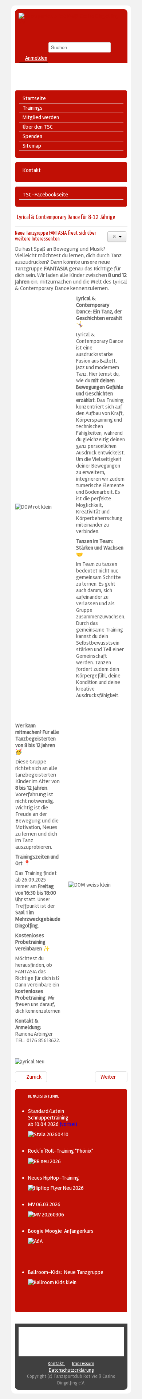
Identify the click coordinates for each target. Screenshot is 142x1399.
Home (55, 1335)
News (84, 1341)
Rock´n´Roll (75, 1335)
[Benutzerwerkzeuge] (116, 236)
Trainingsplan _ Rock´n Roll (50, 1341)
